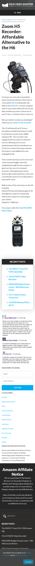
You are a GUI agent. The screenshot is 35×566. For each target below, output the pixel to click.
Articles (4, 397)
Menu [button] (19, 12)
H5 (6, 128)
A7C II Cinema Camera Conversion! (15, 548)
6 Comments (27, 55)
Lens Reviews (6, 415)
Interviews (5, 424)
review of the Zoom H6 (22, 123)
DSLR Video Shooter (17, 5)
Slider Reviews (6, 419)
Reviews (4, 437)
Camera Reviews (7, 411)
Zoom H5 (14, 106)
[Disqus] (17, 338)
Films (3, 406)
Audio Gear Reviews (8, 402)
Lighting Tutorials (8, 428)
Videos (4, 442)
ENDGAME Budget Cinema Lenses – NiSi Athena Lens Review (19, 287)
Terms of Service (21, 555)
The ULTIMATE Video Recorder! (14, 536)
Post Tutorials (6, 433)
